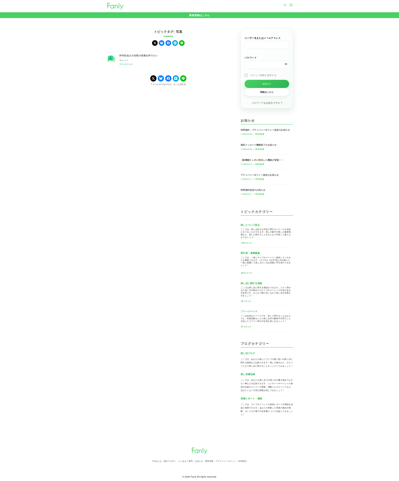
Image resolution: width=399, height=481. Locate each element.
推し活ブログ (248, 353)
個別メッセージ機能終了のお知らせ (258, 144)
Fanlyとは (157, 460)
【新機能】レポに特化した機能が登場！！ (262, 159)
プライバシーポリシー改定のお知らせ (260, 174)
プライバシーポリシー (225, 460)
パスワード (251, 57)
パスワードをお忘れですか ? (266, 102)
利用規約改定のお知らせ (253, 189)
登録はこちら (267, 91)
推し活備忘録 (248, 374)
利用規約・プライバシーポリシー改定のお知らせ (265, 129)
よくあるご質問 (185, 460)
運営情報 (209, 460)
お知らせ (199, 460)
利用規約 (242, 460)
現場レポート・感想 (251, 398)
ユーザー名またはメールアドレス (263, 38)
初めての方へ (170, 460)
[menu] (291, 4)
